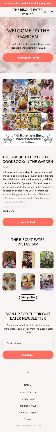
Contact (28, 419)
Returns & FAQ (28, 405)
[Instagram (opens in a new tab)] (28, 373)
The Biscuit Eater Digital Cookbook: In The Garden (27, 159)
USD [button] (26, 385)
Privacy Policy (28, 399)
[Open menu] (3, 12)
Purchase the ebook (28, 57)
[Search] (45, 12)
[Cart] (52, 12)
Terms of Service (28, 392)
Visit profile (28, 297)
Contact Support (28, 412)
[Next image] (49, 112)
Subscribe (28, 355)
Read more (8, 211)
